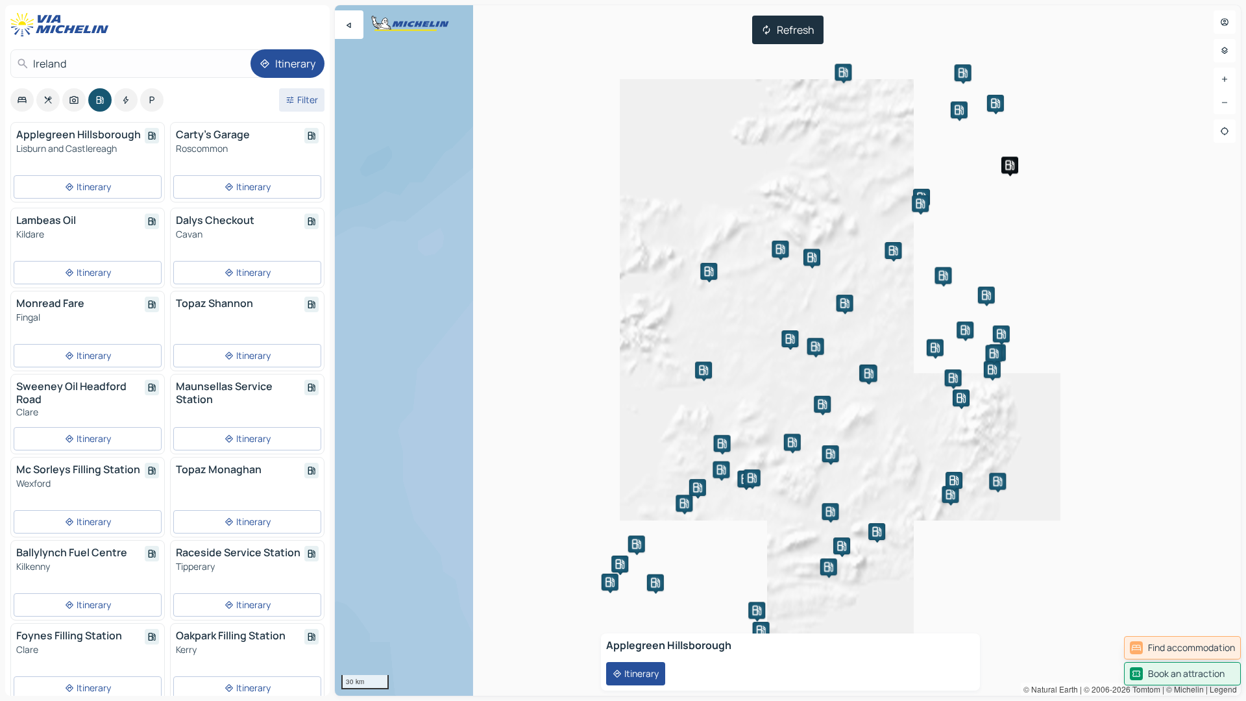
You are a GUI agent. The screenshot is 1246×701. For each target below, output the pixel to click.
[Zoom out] (1225, 102)
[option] (22, 100)
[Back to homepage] (62, 24)
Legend (1223, 689)
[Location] (1225, 131)
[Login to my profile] (1225, 22)
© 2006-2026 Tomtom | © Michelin (1144, 689)
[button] (1009, 164)
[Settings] (1225, 50)
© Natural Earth (1050, 689)
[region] (788, 350)
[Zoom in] (1225, 79)
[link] (1182, 647)
